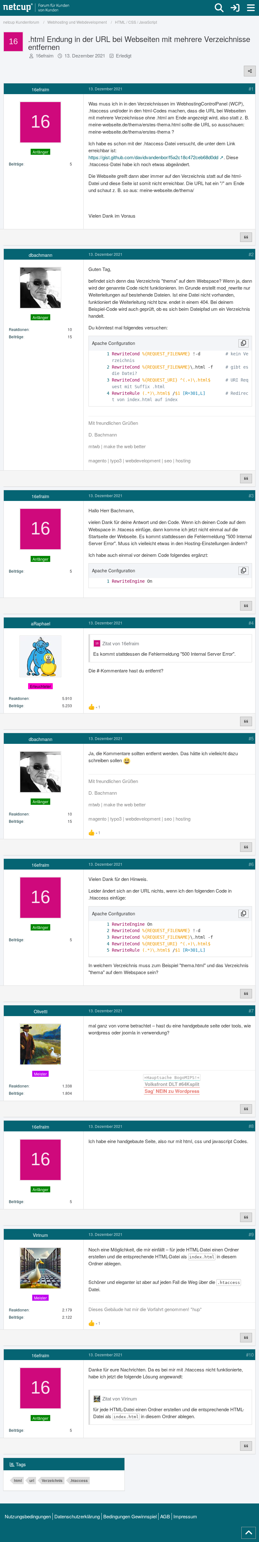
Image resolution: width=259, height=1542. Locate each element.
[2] (101, 367)
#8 (251, 1126)
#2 (251, 254)
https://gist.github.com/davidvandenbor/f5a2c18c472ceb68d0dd (153, 157)
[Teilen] (250, 71)
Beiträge (16, 163)
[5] (101, 950)
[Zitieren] (246, 237)
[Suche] (219, 8)
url (31, 1480)
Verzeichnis (52, 1480)
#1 (251, 88)
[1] (101, 354)
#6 (251, 864)
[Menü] (250, 8)
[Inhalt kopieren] (243, 343)
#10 (250, 1354)
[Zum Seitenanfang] (248, 1533)
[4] (101, 393)
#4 (251, 622)
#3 (251, 495)
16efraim (45, 55)
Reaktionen (19, 329)
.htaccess (79, 1480)
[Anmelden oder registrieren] (235, 8)
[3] (101, 380)
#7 (251, 1010)
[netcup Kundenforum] (36, 8)
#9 (251, 1234)
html (18, 1480)
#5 (251, 738)
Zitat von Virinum (119, 1398)
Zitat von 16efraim (120, 643)
